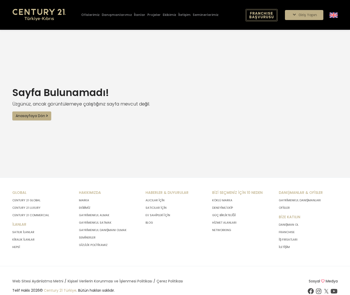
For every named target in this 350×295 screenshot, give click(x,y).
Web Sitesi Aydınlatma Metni (37, 281)
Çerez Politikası (170, 281)
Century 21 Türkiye (60, 290)
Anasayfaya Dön (31, 115)
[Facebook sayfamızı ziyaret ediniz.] (311, 292)
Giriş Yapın (307, 14)
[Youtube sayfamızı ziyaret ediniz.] (334, 292)
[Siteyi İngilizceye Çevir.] (334, 14)
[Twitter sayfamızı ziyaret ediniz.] (326, 292)
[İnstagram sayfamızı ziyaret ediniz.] (318, 292)
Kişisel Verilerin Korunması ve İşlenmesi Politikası (110, 281)
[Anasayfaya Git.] (39, 15)
